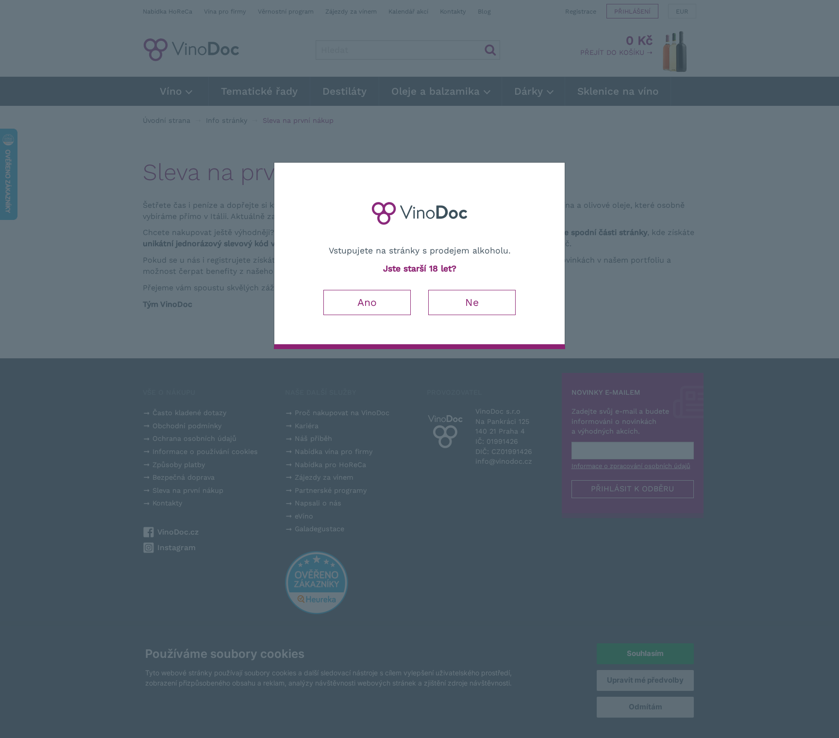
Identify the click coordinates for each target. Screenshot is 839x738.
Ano (367, 302)
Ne (472, 302)
